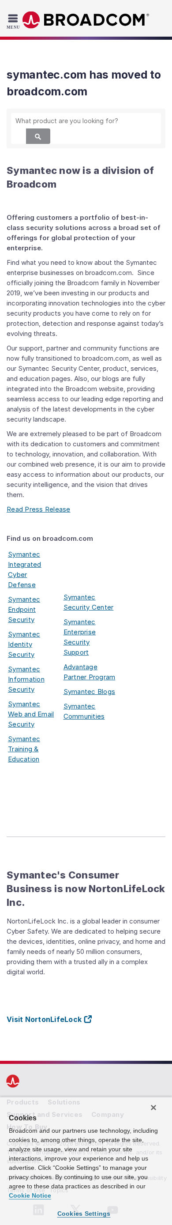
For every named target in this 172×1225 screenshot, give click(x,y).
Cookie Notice (30, 1195)
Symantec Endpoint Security (24, 609)
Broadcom (86, 20)
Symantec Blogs (90, 691)
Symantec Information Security (26, 679)
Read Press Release (39, 509)
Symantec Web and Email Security (31, 714)
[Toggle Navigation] (14, 21)
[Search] (38, 136)
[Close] (153, 1107)
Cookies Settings (84, 1213)
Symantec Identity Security (24, 644)
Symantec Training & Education (24, 749)
